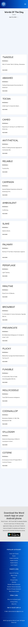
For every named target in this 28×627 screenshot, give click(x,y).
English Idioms (14, 562)
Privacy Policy (14, 601)
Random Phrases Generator (14, 589)
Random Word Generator (14, 584)
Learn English (14, 565)
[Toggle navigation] (25, 4)
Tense (14, 577)
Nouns (14, 556)
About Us (14, 604)
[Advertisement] (14, 39)
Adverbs (14, 582)
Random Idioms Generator (14, 586)
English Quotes (14, 560)
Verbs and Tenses (14, 553)
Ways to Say (14, 575)
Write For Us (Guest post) (14, 599)
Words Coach (16, 620)
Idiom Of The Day (14, 573)
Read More (4, 70)
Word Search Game (14, 591)
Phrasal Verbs (14, 580)
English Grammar (14, 558)
